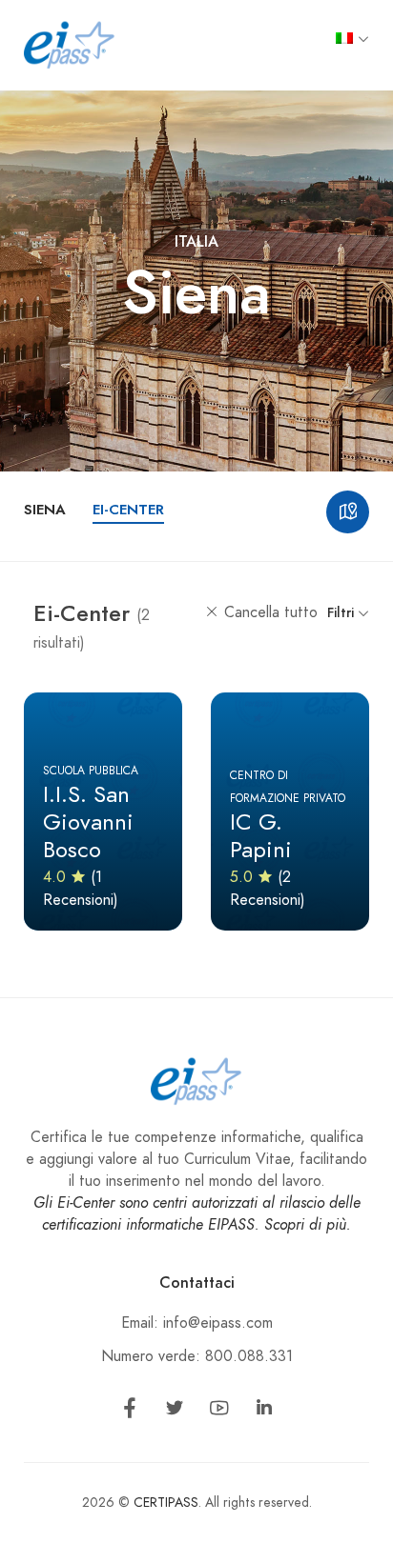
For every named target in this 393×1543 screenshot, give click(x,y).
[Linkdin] (264, 1411)
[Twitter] (174, 1411)
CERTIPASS (166, 1502)
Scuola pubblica (90, 770)
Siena (45, 509)
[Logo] (69, 43)
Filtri (342, 613)
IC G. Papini (261, 835)
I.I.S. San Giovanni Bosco (88, 821)
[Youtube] (219, 1411)
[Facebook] (129, 1411)
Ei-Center (128, 509)
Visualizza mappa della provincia (347, 512)
